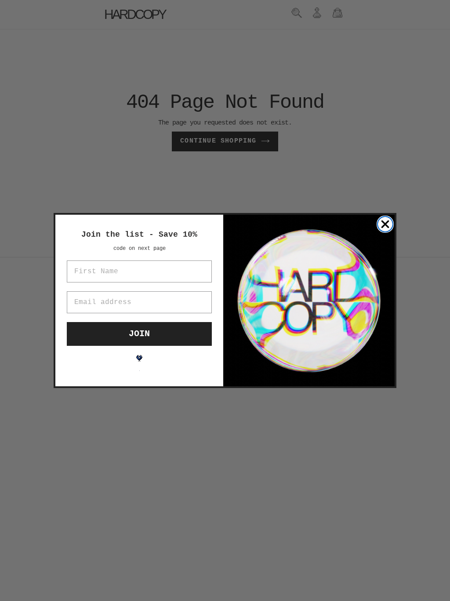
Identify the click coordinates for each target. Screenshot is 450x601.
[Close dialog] (385, 224)
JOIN (139, 334)
